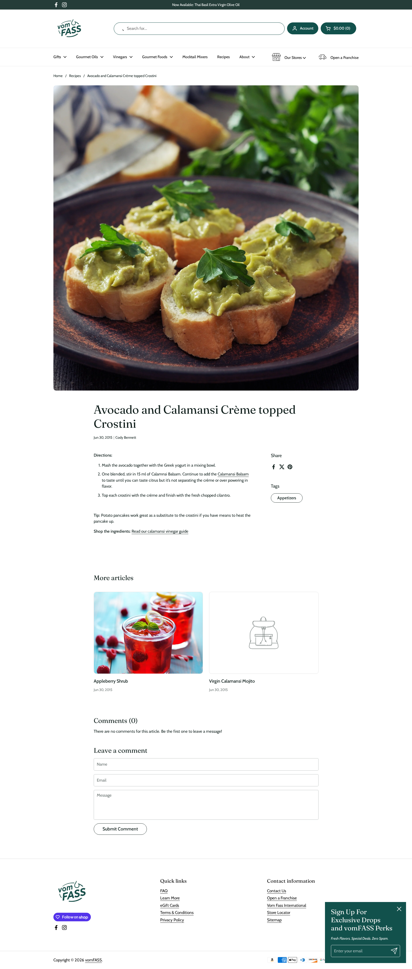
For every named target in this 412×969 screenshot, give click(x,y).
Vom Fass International (286, 905)
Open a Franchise (282, 898)
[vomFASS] (69, 29)
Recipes (75, 76)
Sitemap (274, 919)
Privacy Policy (172, 919)
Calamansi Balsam (233, 474)
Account (306, 28)
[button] (338, 28)
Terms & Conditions (177, 912)
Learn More (170, 898)
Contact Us (276, 890)
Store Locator (278, 912)
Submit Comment (120, 829)
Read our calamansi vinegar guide (160, 531)
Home (58, 76)
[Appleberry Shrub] (148, 633)
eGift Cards (169, 905)
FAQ (164, 890)
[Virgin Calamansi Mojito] (264, 633)
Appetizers (286, 497)
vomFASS (93, 960)
